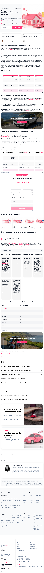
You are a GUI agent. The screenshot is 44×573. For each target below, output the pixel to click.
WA (16, 500)
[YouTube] (24, 561)
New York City (38, 495)
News (18, 544)
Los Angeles (32, 502)
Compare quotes (22, 122)
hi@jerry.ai (6, 560)
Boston (24, 498)
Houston (31, 497)
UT (12, 500)
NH (14, 498)
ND (12, 498)
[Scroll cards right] (41, 82)
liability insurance (23, 234)
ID (13, 497)
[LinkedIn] (21, 561)
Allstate (2, 517)
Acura (23, 515)
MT (9, 498)
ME (3, 498)
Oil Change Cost (36, 523)
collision (27, 244)
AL (1, 497)
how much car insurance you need (12, 356)
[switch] (32, 190)
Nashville (31, 503)
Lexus (18, 517)
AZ (4, 497)
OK (3, 500)
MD (1, 498)
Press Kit (18, 546)
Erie (2, 520)
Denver (24, 503)
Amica (2, 518)
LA (18, 497)
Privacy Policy (32, 546)
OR (4, 500)
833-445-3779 (7, 545)
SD (9, 500)
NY (19, 498)
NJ (16, 498)
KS (16, 497)
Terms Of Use (32, 544)
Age (11, 185)
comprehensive (21, 244)
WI (17, 500)
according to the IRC (5, 263)
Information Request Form (6, 566)
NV (18, 498)
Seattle (37, 502)
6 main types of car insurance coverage (16, 354)
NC (11, 498)
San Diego (38, 500)
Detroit (31, 495)
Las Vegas (31, 500)
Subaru (29, 517)
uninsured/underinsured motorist (7, 246)
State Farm (8, 520)
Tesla (18, 522)
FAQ (17, 542)
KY (17, 497)
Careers (18, 548)
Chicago (24, 500)
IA (12, 497)
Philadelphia (38, 497)
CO (6, 497)
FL (10, 497)
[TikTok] (26, 561)
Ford (13, 520)
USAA (7, 523)
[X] (19, 561)
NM (17, 498)
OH (1, 500)
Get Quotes (17, 27)
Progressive (8, 517)
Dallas (24, 502)
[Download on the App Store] (20, 559)
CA (5, 497)
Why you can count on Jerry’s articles (9, 457)
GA (11, 497)
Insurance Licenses (33, 548)
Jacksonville (32, 498)
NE (13, 498)
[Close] (42, 568)
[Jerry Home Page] (3, 2)
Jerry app (9, 546)
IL (14, 497)
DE (9, 497)
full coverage (10, 49)
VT (15, 500)
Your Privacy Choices (20, 550)
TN (10, 500)
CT (7, 497)
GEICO (12, 82)
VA (14, 500)
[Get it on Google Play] (27, 559)
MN (5, 498)
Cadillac (13, 517)
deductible (4, 296)
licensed (30, 566)
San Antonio (38, 498)
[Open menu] (41, 2)
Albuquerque (11, 74)
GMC (13, 522)
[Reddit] (28, 561)
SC (7, 500)
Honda (13, 524)
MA (19, 497)
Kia (23, 520)
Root (28, 82)
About (31, 542)
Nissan (18, 520)
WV (19, 500)
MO (7, 498)
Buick (13, 515)
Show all (37, 503)
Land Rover (19, 515)
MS (8, 498)
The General (8, 522)
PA (5, 500)
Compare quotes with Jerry (22, 175)
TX (11, 500)
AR (2, 497)
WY (1, 502)
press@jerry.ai (8, 562)
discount (27, 110)
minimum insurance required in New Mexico (15, 243)
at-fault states (9, 353)
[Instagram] (17, 561)
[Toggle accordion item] (41, 250)
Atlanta (24, 495)
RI (6, 500)
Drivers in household (26, 185)
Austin (24, 497)
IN (15, 497)
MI (4, 498)
